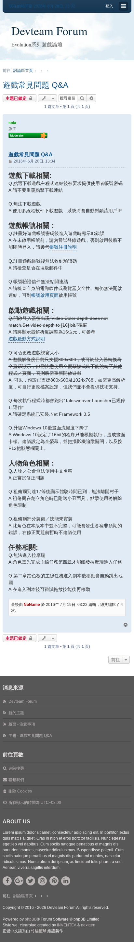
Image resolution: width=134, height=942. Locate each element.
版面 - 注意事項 (21, 724)
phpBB (31, 919)
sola (12, 123)
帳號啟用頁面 (45, 295)
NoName (32, 604)
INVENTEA (66, 925)
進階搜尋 (16, 768)
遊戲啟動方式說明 (26, 338)
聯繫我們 (16, 780)
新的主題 (16, 713)
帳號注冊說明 (63, 247)
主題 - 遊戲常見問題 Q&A (30, 735)
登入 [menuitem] (109, 6)
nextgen (88, 925)
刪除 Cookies (20, 791)
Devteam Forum (49, 30)
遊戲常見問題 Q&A (35, 85)
